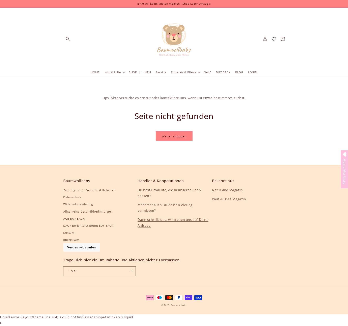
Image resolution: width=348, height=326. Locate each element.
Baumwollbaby (178, 305)
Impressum (71, 240)
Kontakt (68, 233)
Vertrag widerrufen (81, 247)
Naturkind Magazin (227, 190)
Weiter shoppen (174, 136)
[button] (67, 38)
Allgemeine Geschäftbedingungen (88, 211)
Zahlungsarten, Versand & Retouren (89, 190)
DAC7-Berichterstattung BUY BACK (88, 225)
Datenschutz (72, 197)
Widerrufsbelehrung (78, 204)
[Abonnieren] (131, 271)
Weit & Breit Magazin (229, 199)
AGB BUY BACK (74, 218)
